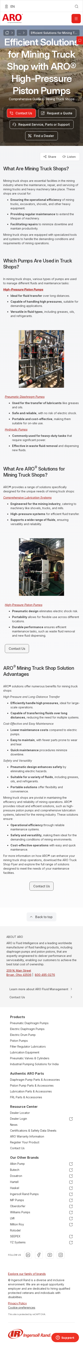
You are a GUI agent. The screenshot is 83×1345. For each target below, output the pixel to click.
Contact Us (17, 1148)
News (14, 1124)
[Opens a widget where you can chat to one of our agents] (65, 1338)
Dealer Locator (20, 1112)
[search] (76, 6)
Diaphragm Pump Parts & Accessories (35, 1079)
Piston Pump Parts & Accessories (32, 1085)
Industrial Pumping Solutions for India (34, 1064)
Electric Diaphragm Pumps (27, 1029)
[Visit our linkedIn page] (28, 1255)
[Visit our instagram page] (60, 1255)
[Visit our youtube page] (50, 1255)
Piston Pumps (19, 1040)
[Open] (76, 18)
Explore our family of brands (27, 1273)
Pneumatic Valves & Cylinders (29, 1058)
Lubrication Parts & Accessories (31, 1091)
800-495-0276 (45, 974)
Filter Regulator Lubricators (28, 1046)
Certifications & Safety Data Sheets (33, 1130)
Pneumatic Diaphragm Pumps (29, 1023)
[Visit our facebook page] (39, 1255)
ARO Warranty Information (27, 1136)
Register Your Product (24, 1142)
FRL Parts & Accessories (26, 1097)
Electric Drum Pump (23, 1034)
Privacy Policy (17, 1303)
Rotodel (15, 1230)
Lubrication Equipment (24, 1052)
